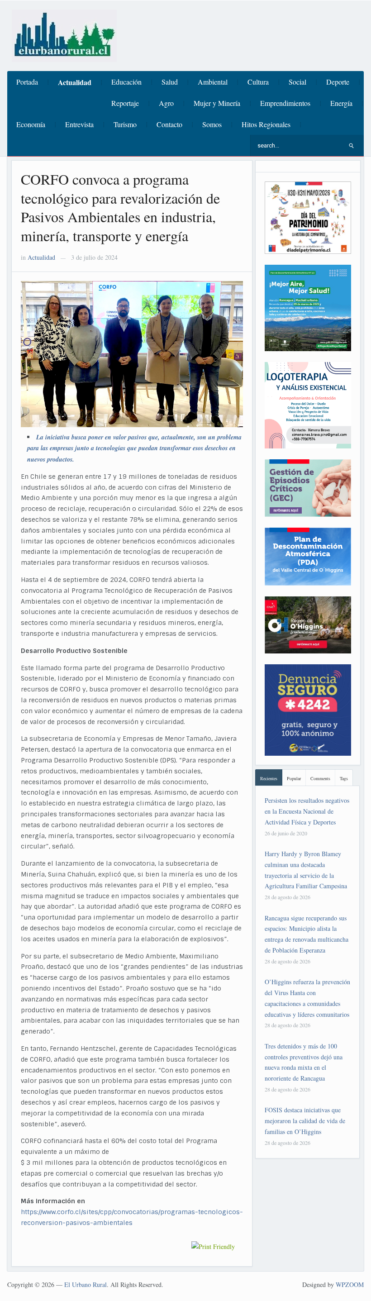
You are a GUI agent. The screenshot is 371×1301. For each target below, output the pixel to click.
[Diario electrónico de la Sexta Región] (64, 34)
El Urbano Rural (85, 1284)
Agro (166, 103)
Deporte (337, 81)
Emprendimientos (285, 103)
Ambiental (213, 81)
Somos (212, 124)
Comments (320, 778)
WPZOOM (350, 1284)
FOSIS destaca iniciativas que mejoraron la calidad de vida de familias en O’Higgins (305, 1121)
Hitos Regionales (266, 124)
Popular (294, 778)
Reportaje (125, 103)
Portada (27, 81)
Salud (170, 81)
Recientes (268, 778)
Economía (30, 124)
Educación (126, 81)
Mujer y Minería (217, 103)
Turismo (125, 124)
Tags (344, 778)
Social (297, 81)
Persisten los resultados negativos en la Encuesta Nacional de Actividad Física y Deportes (307, 811)
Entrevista (79, 124)
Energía (341, 103)
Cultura (258, 81)
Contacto (169, 124)
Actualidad (74, 82)
